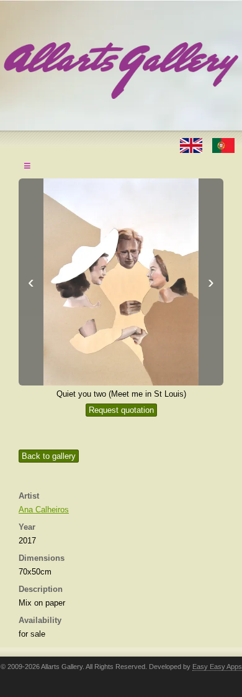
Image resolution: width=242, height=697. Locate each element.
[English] (192, 144)
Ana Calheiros (44, 509)
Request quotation (121, 410)
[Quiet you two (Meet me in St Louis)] (121, 281)
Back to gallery (49, 456)
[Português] (223, 144)
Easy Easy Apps (217, 666)
